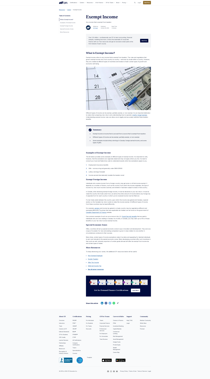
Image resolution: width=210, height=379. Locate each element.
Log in (139, 2)
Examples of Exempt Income (67, 22)
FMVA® (74, 320)
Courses (75, 353)
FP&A (114, 323)
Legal (128, 323)
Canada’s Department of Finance (96, 212)
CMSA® (75, 326)
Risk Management (118, 336)
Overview (61, 320)
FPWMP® (75, 334)
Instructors (62, 323)
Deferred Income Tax (94, 266)
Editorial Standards (64, 331)
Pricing (124, 2)
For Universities (104, 336)
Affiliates (61, 345)
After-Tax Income (93, 262)
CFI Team (95, 28)
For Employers (103, 333)
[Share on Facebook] (106, 304)
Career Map (116, 352)
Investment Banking (118, 326)
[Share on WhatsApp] (114, 304)
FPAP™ (74, 323)
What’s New (143, 323)
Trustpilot (89, 357)
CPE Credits (62, 337)
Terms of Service (142, 371)
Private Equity (116, 344)
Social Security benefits (129, 216)
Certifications (73, 2)
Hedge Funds (116, 342)
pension (97, 208)
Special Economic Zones (67, 29)
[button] (135, 3)
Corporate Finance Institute (63, 2)
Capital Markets (117, 329)
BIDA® (74, 331)
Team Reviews (104, 339)
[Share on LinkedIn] (102, 304)
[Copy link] (117, 304)
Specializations (77, 350)
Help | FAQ (129, 320)
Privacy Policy (124, 371)
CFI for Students (63, 334)
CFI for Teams (109, 2)
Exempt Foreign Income (66, 26)
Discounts (88, 329)
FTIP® (74, 337)
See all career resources (96, 269)
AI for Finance (99, 2)
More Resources (64, 32)
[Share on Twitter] (110, 304)
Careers (82, 2)
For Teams (89, 326)
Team (60, 326)
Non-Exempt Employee (95, 255)
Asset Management (118, 339)
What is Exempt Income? (66, 19)
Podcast (142, 329)
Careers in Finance (118, 320)
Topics (74, 347)
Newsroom (62, 348)
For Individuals (90, 320)
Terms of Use (132, 371)
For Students (89, 323)
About (117, 2)
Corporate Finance (105, 323)
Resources (90, 2)
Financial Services (104, 326)
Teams (101, 320)
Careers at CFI (63, 329)
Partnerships (62, 343)
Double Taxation (93, 259)
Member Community (145, 320)
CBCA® (74, 329)
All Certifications (77, 340)
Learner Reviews (63, 340)
